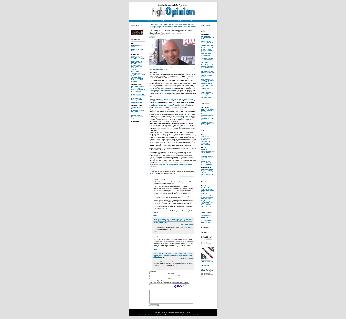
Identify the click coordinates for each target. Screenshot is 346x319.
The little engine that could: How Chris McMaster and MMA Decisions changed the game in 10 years (207, 50)
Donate (142, 20)
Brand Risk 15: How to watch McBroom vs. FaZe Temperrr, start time (137, 116)
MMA (164, 164)
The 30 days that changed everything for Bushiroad (207, 38)
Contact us (203, 20)
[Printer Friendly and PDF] (152, 38)
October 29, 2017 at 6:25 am (187, 224)
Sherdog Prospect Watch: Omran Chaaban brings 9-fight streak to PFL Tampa (138, 109)
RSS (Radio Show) (182, 20)
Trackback (152, 166)
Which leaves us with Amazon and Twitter (166, 136)
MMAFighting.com (206, 220)
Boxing (211, 20)
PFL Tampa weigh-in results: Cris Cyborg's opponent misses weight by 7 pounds (137, 100)
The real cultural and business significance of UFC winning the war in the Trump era (207, 67)
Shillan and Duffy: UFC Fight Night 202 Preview (207, 175)
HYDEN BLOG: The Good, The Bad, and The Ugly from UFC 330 (137, 57)
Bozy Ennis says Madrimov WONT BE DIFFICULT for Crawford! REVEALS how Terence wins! (207, 203)
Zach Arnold (154, 34)
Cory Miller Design (159, 314)
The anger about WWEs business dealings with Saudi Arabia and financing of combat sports (207, 74)
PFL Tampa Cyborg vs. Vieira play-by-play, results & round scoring (138, 88)
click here (209, 239)
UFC (167, 164)
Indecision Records (206, 215)
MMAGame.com (205, 222)
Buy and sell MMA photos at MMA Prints (207, 260)
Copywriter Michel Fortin (179, 314)
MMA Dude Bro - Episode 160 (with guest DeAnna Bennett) (208, 151)
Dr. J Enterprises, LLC (201, 314)
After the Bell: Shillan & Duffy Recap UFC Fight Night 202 (207, 171)
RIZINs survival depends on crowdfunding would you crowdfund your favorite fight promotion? (207, 59)
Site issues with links (207, 97)
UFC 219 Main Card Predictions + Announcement (206, 143)
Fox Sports (204, 269)
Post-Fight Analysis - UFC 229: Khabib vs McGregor (207, 138)
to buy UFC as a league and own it (178, 116)
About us (193, 20)
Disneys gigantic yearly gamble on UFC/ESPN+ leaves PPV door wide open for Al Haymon (207, 81)
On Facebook (160, 20)
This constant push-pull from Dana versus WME (162, 90)
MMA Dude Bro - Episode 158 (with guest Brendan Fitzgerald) (208, 163)
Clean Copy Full (143, 314)
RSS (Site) (171, 20)
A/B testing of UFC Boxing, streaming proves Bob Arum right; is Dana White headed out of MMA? (171, 31)
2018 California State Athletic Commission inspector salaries (207, 87)
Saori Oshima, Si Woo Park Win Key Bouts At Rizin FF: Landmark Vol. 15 (208, 111)
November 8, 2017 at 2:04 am (187, 258)
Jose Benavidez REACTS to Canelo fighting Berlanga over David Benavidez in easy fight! (207, 190)
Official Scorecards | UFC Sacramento (137, 50)
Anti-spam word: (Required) (156, 281)
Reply (155, 215)
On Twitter (150, 20)
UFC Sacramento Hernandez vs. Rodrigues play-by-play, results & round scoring (138, 93)
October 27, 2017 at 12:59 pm (187, 176)
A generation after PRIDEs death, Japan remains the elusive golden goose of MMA (207, 43)
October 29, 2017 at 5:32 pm (187, 236)
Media (160, 164)
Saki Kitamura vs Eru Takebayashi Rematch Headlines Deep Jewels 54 (207, 117)
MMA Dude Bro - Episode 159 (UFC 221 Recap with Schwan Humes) (207, 157)
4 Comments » (181, 164)
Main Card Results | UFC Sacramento (136, 46)
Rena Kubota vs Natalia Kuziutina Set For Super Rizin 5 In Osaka (208, 123)
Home (134, 20)
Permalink (189, 164)
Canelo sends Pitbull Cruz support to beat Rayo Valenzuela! (207, 197)
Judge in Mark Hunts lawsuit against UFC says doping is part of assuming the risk (207, 93)
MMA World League (206, 217)
